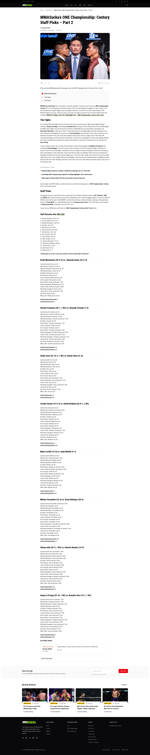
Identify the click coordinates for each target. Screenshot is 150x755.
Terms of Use (115, 750)
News (47, 725)
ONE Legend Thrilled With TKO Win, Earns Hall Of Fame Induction (63, 178)
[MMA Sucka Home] (27, 5)
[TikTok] (127, 1)
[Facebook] (119, 1)
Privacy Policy (92, 737)
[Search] (127, 5)
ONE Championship (46, 658)
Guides (48, 734)
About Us (90, 725)
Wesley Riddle (46, 28)
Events (48, 728)
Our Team (91, 728)
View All (124, 685)
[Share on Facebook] (41, 83)
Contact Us (91, 731)
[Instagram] (121, 1)
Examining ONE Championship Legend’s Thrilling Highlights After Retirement (67, 174)
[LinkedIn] (124, 1)
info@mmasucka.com (115, 725)
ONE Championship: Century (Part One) (91, 115)
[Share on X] (45, 83)
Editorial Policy (92, 739)
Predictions (48, 10)
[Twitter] (116, 1)
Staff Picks (46, 100)
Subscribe (123, 671)
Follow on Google (104, 83)
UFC (68, 725)
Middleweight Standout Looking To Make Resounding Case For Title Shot (66, 171)
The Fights (46, 97)
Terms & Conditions (93, 742)
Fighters (48, 731)
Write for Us (91, 734)
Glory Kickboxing (71, 731)
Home (42, 10)
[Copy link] (48, 83)
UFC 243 (60, 214)
